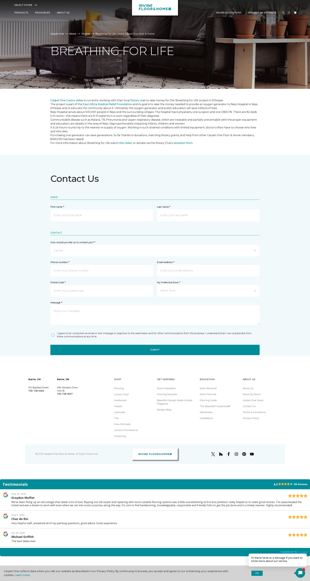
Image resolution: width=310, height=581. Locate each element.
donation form (183, 143)
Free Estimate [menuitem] (122, 424)
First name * (57, 207)
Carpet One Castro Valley (66, 100)
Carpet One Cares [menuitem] (253, 400)
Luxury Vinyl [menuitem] (121, 394)
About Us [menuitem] (248, 388)
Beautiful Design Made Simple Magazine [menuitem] (174, 402)
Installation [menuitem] (206, 418)
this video (125, 143)
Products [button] (21, 12)
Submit (155, 349)
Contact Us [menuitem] (249, 406)
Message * (56, 302)
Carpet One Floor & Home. (59, 453)
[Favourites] (289, 12)
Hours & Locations (228, 12)
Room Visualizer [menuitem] (166, 388)
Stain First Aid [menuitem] (208, 394)
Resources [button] (42, 12)
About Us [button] (63, 12)
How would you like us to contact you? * (72, 242)
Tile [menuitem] (116, 418)
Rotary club (137, 100)
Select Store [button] (23, 5)
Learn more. (22, 575)
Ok (257, 573)
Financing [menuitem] (120, 436)
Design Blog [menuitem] (164, 409)
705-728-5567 (65, 393)
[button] (283, 12)
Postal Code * (57, 282)
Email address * (165, 262)
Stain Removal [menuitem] (208, 388)
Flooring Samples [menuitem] (167, 394)
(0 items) (295, 12)
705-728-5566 (36, 390)
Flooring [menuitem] (119, 388)
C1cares (85, 33)
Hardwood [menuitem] (120, 400)
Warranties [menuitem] (206, 412)
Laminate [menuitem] (119, 412)
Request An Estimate (262, 12)
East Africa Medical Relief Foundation (107, 104)
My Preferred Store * (168, 282)
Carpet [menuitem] (118, 406)
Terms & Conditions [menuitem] (254, 412)
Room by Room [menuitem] (252, 394)
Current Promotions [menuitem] (126, 430)
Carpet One (57, 33)
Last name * (163, 207)
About (72, 33)
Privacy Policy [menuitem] (251, 418)
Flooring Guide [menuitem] (208, 400)
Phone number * (59, 262)
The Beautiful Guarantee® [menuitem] (215, 406)
